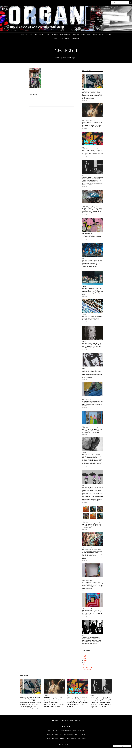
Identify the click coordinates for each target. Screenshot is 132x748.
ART (83, 89)
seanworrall (84, 100)
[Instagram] (67, 726)
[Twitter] (64, 726)
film (84, 662)
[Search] (130, 2)
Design (86, 205)
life (83, 119)
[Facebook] (62, 726)
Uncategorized (87, 669)
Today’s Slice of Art (88, 233)
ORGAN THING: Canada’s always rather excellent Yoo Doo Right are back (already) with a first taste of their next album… (92, 319)
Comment (69, 108)
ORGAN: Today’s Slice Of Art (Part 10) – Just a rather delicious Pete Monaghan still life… (92, 237)
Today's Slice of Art (88, 667)
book (84, 658)
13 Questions (86, 655)
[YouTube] (69, 726)
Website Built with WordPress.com (66, 744)
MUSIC (85, 119)
